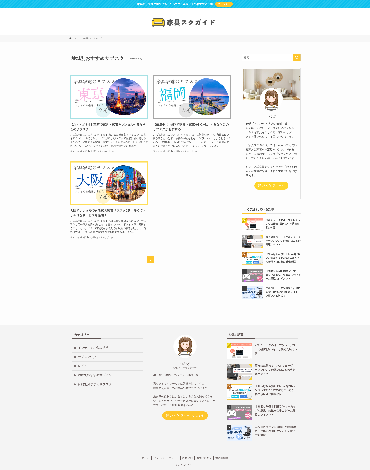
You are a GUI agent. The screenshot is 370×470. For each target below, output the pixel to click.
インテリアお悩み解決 (93, 347)
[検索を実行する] (297, 57)
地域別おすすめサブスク (95, 375)
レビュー (84, 366)
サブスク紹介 (87, 357)
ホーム (146, 458)
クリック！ (224, 4)
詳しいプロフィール (271, 185)
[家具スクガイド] (185, 22)
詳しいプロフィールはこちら (185, 415)
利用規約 (187, 458)
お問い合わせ (204, 458)
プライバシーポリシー (166, 458)
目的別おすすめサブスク (95, 384)
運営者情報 (221, 458)
